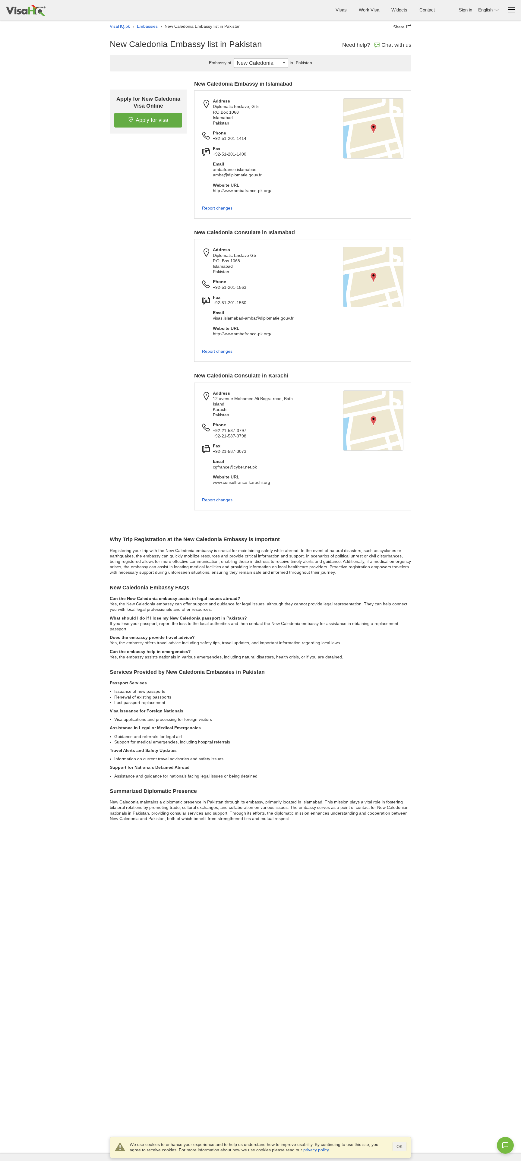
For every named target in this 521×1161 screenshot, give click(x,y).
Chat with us (396, 45)
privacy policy (316, 1149)
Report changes (217, 208)
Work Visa (369, 9)
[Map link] (373, 128)
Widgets (399, 9)
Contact (427, 9)
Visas (341, 9)
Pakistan (301, 62)
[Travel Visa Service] (26, 10)
